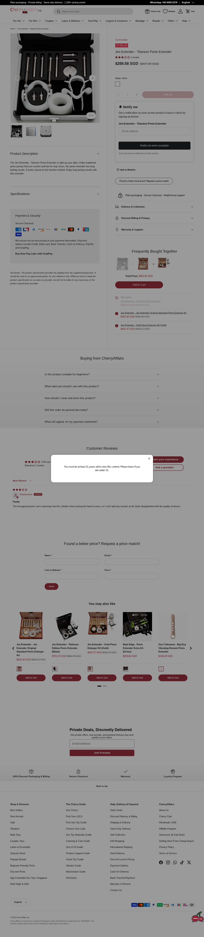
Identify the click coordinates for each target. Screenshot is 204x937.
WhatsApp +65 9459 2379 (163, 2)
